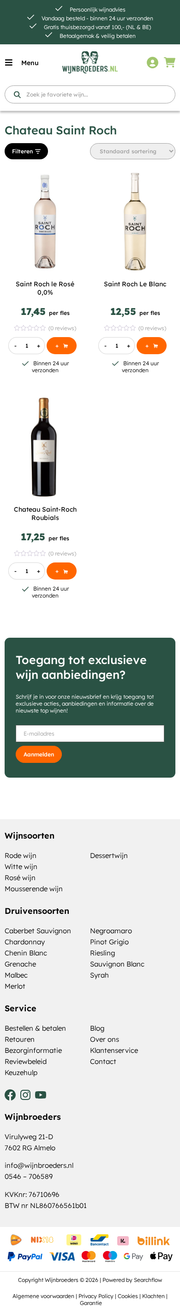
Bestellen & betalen (35, 1028)
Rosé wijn (20, 877)
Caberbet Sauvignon (38, 930)
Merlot (15, 986)
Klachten (153, 1296)
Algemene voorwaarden (43, 1296)
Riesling (102, 953)
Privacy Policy (96, 1296)
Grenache (20, 964)
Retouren (20, 1039)
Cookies (128, 1296)
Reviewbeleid (26, 1061)
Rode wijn (20, 855)
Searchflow (148, 1279)
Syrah (99, 975)
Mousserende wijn (34, 888)
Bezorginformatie (33, 1050)
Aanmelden (39, 754)
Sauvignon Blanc (117, 964)
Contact (103, 1061)
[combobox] (90, 94)
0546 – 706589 (29, 1176)
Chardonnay (25, 941)
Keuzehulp (21, 1072)
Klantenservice (114, 1050)
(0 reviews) (62, 328)
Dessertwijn (109, 855)
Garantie (91, 1302)
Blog (97, 1028)
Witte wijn (21, 866)
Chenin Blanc (26, 953)
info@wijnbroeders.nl (39, 1165)
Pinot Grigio (109, 941)
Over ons (104, 1039)
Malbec (16, 975)
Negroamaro (111, 930)
